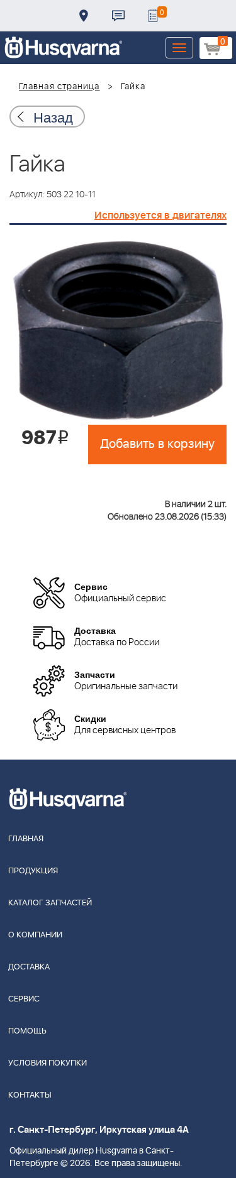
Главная (25, 839)
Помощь (27, 1031)
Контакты (118, 15)
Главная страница (59, 86)
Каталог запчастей (50, 903)
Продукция (33, 871)
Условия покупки (47, 1063)
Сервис (24, 999)
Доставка (83, 15)
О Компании (35, 935)
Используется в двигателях (160, 215)
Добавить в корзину (157, 444)
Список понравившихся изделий (153, 15)
